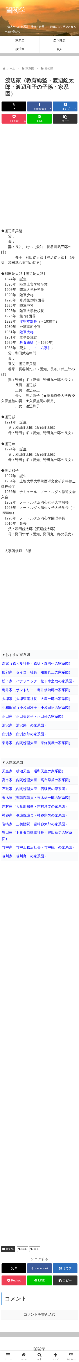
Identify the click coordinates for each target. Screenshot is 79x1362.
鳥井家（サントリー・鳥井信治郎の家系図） (37, 690)
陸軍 (24, 1249)
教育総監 (27, 342)
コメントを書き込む (39, 1314)
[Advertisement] (39, 176)
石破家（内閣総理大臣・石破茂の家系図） (35, 789)
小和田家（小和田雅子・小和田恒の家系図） (37, 707)
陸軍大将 (27, 332)
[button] (65, 119)
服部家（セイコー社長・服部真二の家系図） (37, 672)
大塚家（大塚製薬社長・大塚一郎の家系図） (37, 699)
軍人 (36, 1249)
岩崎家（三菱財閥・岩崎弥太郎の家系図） (35, 824)
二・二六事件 (40, 348)
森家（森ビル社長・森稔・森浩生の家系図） (37, 663)
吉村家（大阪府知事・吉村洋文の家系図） (35, 806)
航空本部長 (28, 321)
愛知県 (10, 1249)
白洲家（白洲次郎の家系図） (25, 734)
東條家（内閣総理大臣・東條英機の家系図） (37, 743)
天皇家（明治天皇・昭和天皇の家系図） (33, 771)
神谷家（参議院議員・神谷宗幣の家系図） (35, 815)
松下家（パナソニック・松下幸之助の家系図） (39, 681)
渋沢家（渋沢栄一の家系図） (25, 725)
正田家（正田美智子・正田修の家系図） (33, 716)
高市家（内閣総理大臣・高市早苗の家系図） (37, 780)
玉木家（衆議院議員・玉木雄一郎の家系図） (37, 798)
